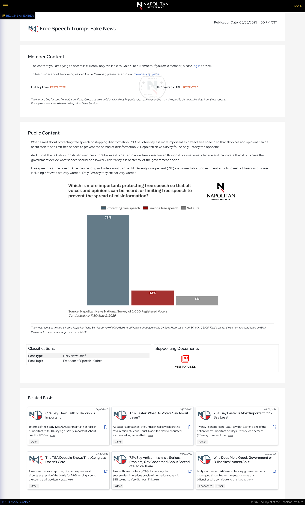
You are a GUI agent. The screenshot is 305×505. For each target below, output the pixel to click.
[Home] (152, 6)
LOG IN (298, 6)
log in (197, 66)
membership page (146, 74)
